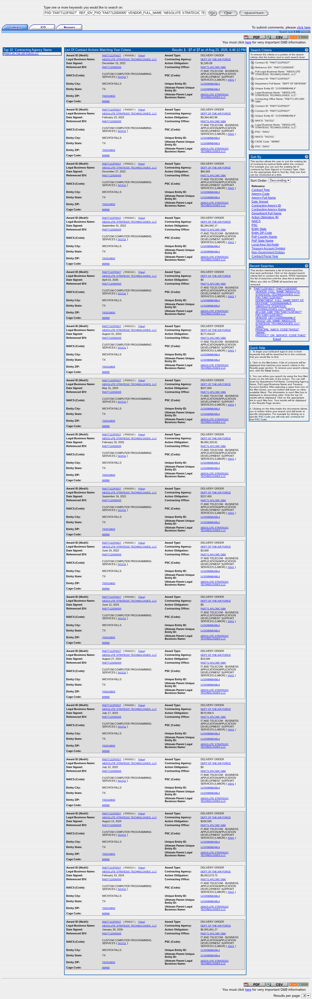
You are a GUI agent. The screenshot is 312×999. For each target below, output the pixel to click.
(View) (141, 55)
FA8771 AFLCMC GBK (213, 67)
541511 (122, 77)
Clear (277, 339)
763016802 (108, 96)
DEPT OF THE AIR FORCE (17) (22, 53)
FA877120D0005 (111, 67)
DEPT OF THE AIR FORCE (216, 59)
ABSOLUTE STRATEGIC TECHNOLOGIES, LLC (129, 59)
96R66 (106, 101)
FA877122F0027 (111, 55)
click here (304, 27)
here (248, 42)
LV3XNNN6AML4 (210, 83)
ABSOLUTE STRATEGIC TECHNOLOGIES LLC (215, 96)
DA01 (231, 80)
